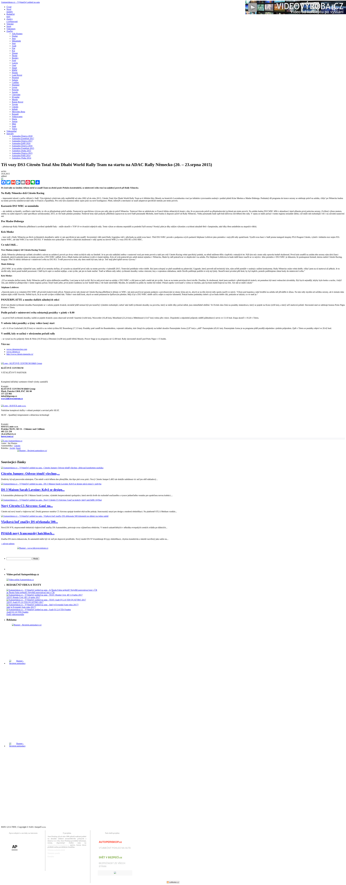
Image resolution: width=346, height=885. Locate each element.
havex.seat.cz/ (7, 436)
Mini (14, 124)
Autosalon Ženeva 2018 (22, 136)
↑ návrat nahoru (7, 543)
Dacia (14, 119)
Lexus (14, 87)
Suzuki (15, 92)
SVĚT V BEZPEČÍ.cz (110, 857)
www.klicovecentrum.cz (12, 398)
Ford (14, 60)
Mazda (15, 99)
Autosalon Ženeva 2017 (22, 141)
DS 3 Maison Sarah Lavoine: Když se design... (33, 489)
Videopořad (11, 131)
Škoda (14, 55)
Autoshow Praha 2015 (21, 151)
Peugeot (15, 77)
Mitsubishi (16, 41)
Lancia (15, 63)
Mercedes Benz (18, 112)
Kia (13, 51)
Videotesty (11, 29)
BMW (14, 70)
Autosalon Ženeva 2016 (22, 146)
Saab (14, 126)
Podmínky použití (54, 853)
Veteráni (10, 24)
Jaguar (14, 121)
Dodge (15, 36)
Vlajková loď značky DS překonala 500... (29, 521)
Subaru (15, 80)
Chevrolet (16, 94)
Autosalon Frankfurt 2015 (23, 148)
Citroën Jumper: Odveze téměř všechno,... (30, 473)
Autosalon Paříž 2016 (21, 143)
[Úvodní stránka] (11, 441)
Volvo (14, 129)
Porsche (15, 90)
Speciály (10, 133)
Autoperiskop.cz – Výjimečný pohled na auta (20, 2)
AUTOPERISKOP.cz (110, 842)
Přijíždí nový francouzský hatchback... (27, 533)
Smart (14, 68)
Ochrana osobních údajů (56, 850)
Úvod (8, 7)
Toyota (15, 104)
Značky (9, 31)
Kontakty (51, 856)
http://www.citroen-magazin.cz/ (19, 354)
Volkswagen (17, 116)
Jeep (14, 38)
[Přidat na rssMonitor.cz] (173, 882)
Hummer (15, 85)
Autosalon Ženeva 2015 (22, 153)
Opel (14, 65)
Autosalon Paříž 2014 (21, 155)
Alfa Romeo (17, 34)
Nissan (15, 53)
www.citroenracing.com (16, 349)
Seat (14, 43)
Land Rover (17, 75)
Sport (8, 26)
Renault (15, 114)
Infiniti (15, 109)
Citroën (15, 107)
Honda (15, 73)
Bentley (15, 58)
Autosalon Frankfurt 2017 (23, 138)
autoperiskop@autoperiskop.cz (58, 845)
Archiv (12, 448)
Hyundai (15, 97)
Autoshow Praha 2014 (21, 158)
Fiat (13, 48)
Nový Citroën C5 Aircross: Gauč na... (27, 506)
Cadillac (15, 82)
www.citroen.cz (13, 352)
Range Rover (17, 102)
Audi (14, 46)
